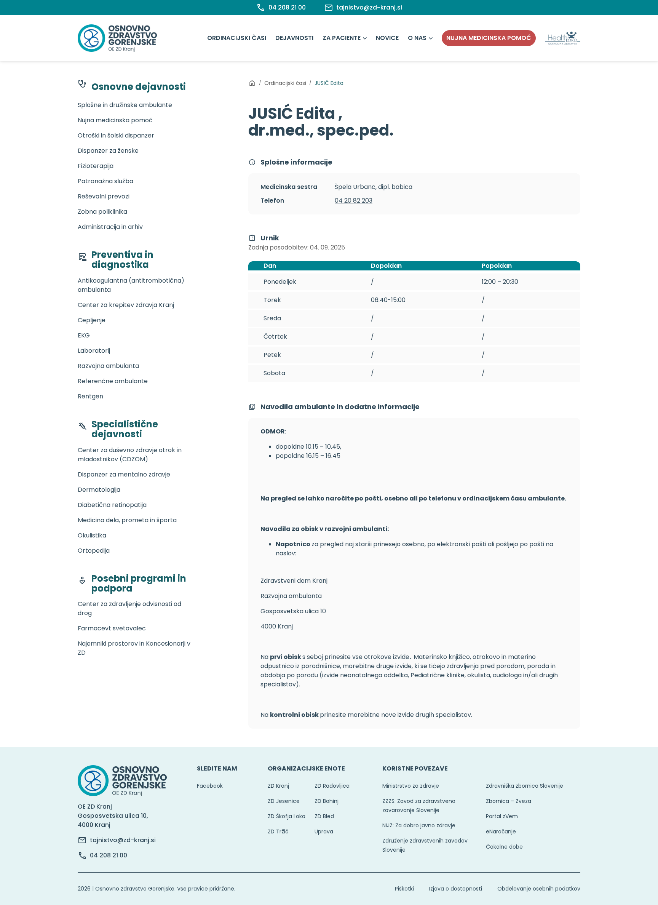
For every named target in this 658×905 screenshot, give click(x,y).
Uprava (324, 831)
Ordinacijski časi (236, 38)
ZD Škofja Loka (286, 816)
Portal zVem (502, 816)
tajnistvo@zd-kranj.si (123, 840)
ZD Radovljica (332, 786)
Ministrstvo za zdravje (410, 786)
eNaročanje (501, 831)
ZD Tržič (278, 831)
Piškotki (404, 888)
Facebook (210, 786)
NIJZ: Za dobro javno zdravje (418, 825)
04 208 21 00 (108, 855)
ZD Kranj (278, 786)
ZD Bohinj (327, 801)
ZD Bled (324, 816)
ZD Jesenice (284, 801)
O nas (417, 38)
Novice (387, 38)
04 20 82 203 (353, 200)
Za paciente (342, 38)
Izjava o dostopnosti (455, 888)
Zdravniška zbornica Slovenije (524, 786)
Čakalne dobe (504, 847)
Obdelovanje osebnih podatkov (538, 888)
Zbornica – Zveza (508, 801)
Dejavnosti (294, 38)
